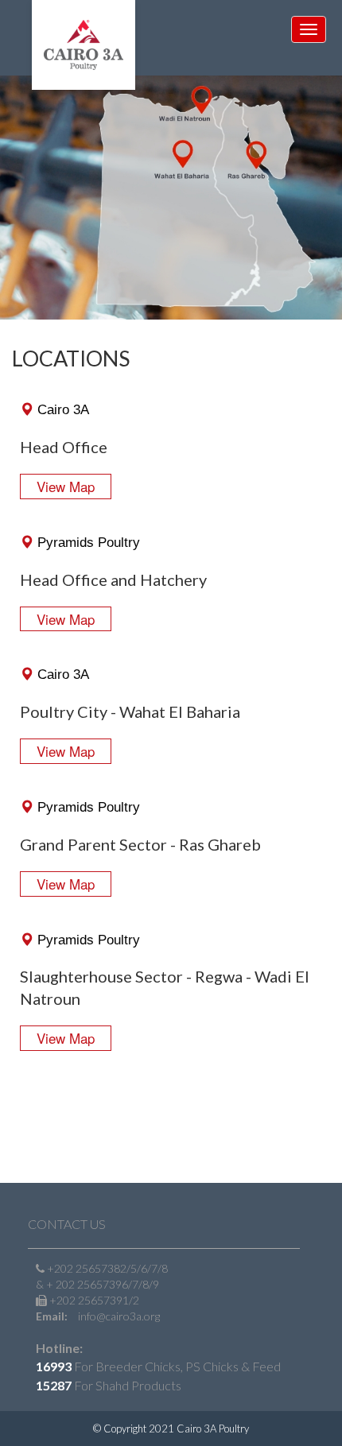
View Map (66, 486)
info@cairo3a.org (119, 1316)
